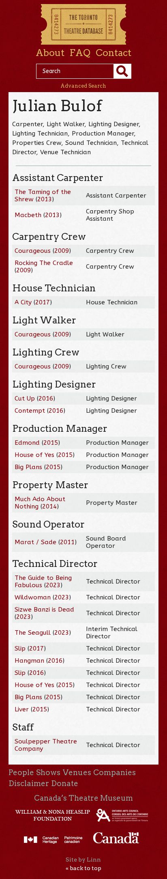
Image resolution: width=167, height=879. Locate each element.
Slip (20, 648)
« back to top (83, 868)
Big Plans (28, 467)
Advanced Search (83, 86)
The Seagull (33, 632)
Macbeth (28, 215)
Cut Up (25, 398)
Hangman (29, 660)
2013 (44, 199)
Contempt (30, 410)
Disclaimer (29, 783)
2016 (46, 398)
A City (23, 302)
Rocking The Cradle (44, 263)
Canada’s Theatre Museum (83, 798)
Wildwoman (33, 597)
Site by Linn (83, 859)
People (21, 772)
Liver (22, 709)
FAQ (79, 52)
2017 (42, 302)
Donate (64, 783)
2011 (67, 542)
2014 (49, 506)
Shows (48, 772)
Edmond (27, 442)
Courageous (33, 250)
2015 (50, 442)
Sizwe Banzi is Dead (44, 609)
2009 (61, 250)
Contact (113, 52)
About (50, 52)
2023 (53, 585)
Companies (114, 772)
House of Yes (34, 455)
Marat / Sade (35, 542)
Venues (77, 772)
